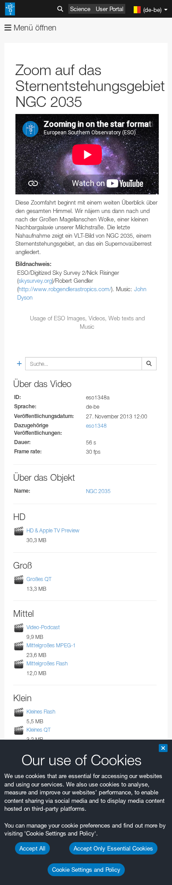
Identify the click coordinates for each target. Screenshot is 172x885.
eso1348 (96, 425)
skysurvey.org (35, 280)
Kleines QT (38, 729)
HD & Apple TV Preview (52, 531)
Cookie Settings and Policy (86, 869)
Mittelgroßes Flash (46, 663)
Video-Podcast (43, 627)
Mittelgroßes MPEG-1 (51, 645)
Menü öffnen (33, 27)
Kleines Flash (40, 711)
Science (80, 8)
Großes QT (39, 579)
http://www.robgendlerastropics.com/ (65, 288)
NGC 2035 (98, 491)
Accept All (32, 848)
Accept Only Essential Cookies (113, 848)
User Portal (109, 8)
